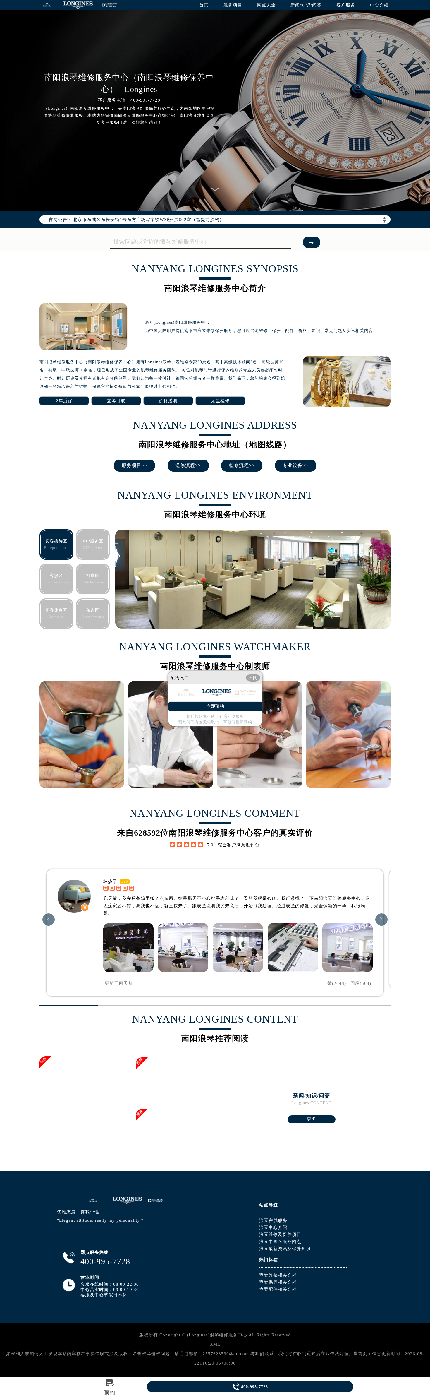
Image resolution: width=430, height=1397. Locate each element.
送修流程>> (188, 465)
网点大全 (266, 5)
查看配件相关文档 (278, 1289)
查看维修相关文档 (278, 1275)
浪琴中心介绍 (273, 1227)
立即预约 (215, 706)
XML (215, 1344)
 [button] (381, 919)
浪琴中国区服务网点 (280, 1241)
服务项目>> (134, 465)
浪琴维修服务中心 (228, 1335)
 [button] (48, 919)
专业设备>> (295, 465)
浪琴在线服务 (273, 1220)
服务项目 (232, 5)
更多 (311, 1119)
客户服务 (345, 5)
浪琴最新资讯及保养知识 (285, 1248)
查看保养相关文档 (278, 1282)
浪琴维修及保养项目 (280, 1234)
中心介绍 (379, 5)
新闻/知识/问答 (305, 5)
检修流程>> (242, 465)
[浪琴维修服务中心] (47, 4)
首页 (204, 5)
